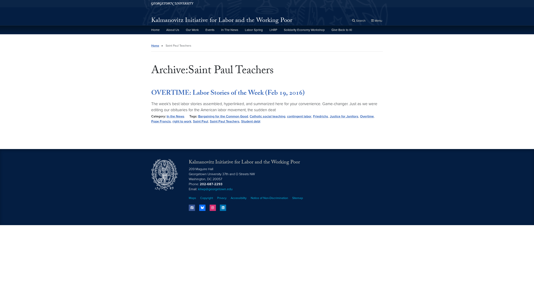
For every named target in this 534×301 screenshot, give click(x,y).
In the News (175, 116)
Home (155, 30)
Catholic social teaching (267, 116)
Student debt (250, 121)
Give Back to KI (341, 30)
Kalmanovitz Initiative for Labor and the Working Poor (221, 21)
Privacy (222, 198)
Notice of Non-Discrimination (269, 198)
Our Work (192, 30)
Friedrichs (320, 116)
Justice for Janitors (344, 116)
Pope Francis (161, 121)
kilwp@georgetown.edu (215, 189)
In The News (229, 30)
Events (209, 30)
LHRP (273, 30)
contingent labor (299, 116)
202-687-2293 (211, 184)
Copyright (206, 198)
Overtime (367, 116)
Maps (192, 198)
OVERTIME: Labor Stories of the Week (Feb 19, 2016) (228, 93)
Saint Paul (200, 121)
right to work (182, 121)
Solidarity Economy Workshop (304, 30)
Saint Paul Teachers (224, 121)
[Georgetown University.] (172, 4)
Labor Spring (254, 30)
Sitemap (297, 198)
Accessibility (239, 198)
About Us (172, 30)
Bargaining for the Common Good (223, 116)
